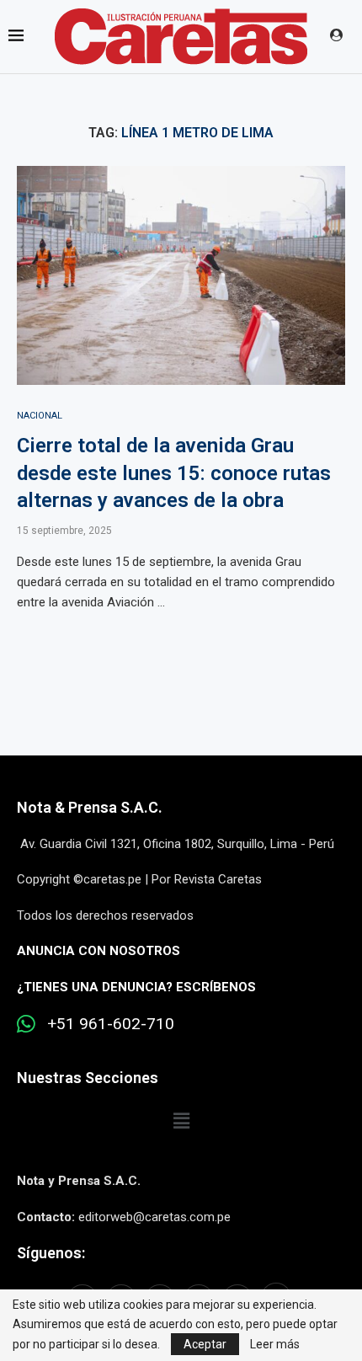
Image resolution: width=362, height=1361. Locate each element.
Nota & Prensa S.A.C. (89, 807)
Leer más (275, 1344)
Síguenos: (51, 1253)
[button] (181, 1122)
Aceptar (205, 1344)
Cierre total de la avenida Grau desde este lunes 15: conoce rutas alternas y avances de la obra (174, 473)
